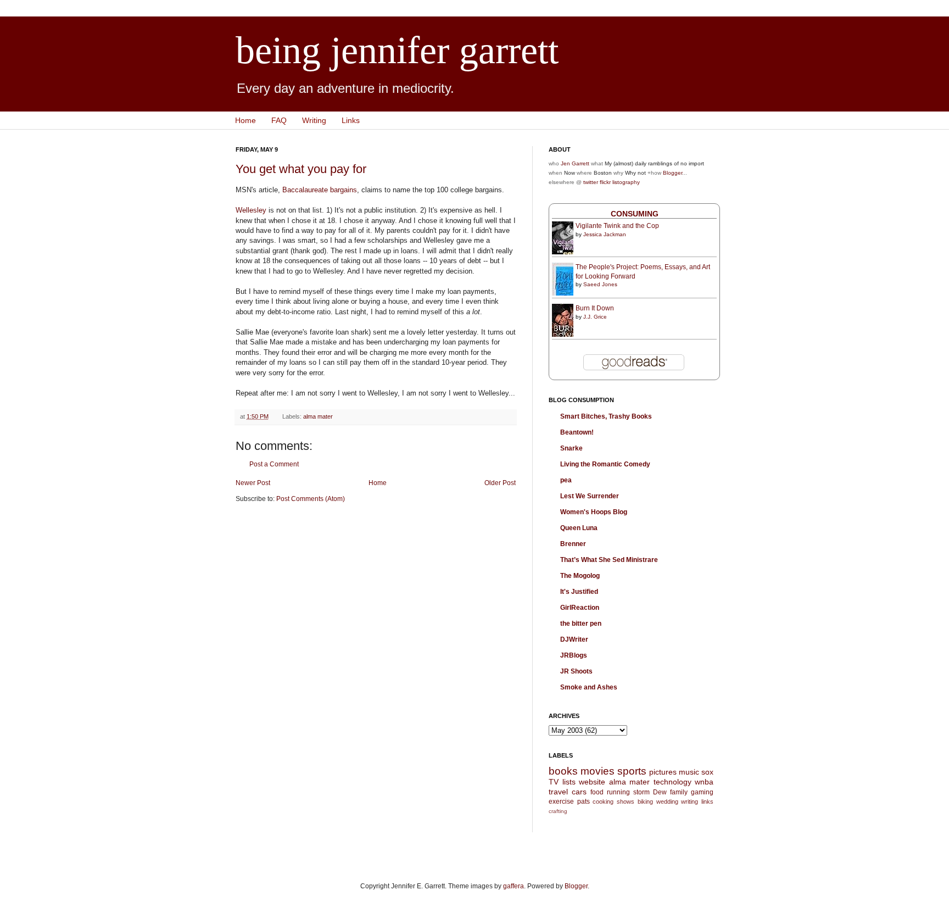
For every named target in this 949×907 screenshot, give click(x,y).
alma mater (318, 416)
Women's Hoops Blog (593, 512)
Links (351, 120)
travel (558, 791)
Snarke (571, 448)
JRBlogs (573, 655)
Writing (314, 120)
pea (566, 480)
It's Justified (579, 592)
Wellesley (251, 210)
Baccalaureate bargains (319, 190)
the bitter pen (580, 623)
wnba (704, 781)
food (597, 792)
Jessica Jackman (604, 234)
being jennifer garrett (397, 50)
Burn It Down (595, 308)
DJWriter (574, 639)
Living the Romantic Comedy (605, 464)
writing (689, 801)
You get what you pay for (301, 169)
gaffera (513, 886)
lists (569, 781)
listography (626, 182)
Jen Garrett (575, 163)
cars (579, 791)
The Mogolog (580, 576)
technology (672, 781)
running (618, 792)
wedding (667, 801)
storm (641, 792)
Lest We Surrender (589, 496)
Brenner (573, 544)
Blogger (672, 173)
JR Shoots (576, 671)
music (689, 771)
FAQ (279, 120)
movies (597, 771)
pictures (663, 771)
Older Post (500, 483)
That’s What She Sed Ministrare (609, 560)
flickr (605, 182)
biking (645, 801)
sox (707, 771)
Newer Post (253, 483)
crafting (558, 811)
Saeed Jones (600, 284)
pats (583, 801)
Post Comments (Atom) (310, 499)
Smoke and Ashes (588, 687)
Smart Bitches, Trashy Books (606, 416)
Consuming (634, 213)
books (563, 771)
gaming (702, 792)
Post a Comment (274, 464)
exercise (561, 801)
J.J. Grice (595, 317)
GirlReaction (579, 607)
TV (554, 781)
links (707, 801)
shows (625, 801)
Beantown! (577, 432)
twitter (590, 182)
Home (245, 120)
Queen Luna (579, 528)
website (592, 781)
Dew (660, 792)
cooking (603, 801)
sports (631, 771)
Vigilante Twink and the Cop (617, 226)
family (679, 792)
